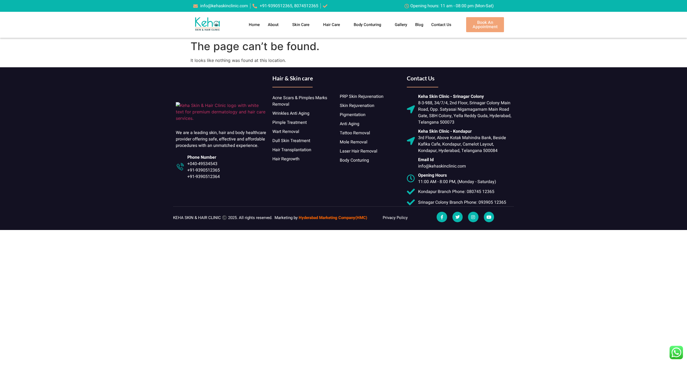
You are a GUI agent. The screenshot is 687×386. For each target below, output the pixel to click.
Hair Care (331, 25)
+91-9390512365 (203, 170)
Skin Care (300, 25)
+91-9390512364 (203, 176)
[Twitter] (457, 217)
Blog (419, 25)
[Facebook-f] (442, 217)
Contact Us (441, 25)
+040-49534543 (202, 164)
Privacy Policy (395, 218)
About (273, 25)
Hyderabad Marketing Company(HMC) (333, 218)
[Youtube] (489, 217)
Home (254, 25)
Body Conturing (367, 25)
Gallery (401, 25)
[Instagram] (473, 217)
